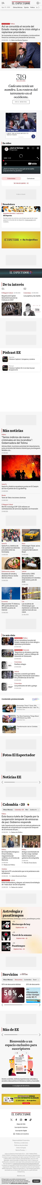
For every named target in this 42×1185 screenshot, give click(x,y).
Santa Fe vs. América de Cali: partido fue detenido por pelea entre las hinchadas (11, 549)
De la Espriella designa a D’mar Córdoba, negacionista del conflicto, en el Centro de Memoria (10, 856)
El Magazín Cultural (7, 504)
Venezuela (26, 650)
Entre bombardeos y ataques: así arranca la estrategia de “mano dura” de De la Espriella (21, 883)
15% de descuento (32, 984)
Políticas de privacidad (21, 1145)
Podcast (11, 366)
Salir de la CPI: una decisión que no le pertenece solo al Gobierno (20, 872)
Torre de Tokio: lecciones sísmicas (14, 498)
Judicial (24, 571)
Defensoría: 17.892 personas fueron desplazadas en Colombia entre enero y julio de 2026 (31, 578)
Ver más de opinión (20, 183)
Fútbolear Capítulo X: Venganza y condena (22, 359)
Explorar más (20, 927)
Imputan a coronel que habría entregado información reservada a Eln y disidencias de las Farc (26, 676)
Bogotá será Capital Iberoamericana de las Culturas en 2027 (9, 298)
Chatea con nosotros (22, 1134)
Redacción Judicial (17, 887)
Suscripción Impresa (21, 1127)
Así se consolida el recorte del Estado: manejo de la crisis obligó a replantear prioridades (21, 29)
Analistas (4, 869)
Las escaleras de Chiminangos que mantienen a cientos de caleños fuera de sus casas (30, 608)
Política (12, 24)
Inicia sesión (29, 220)
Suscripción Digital (21, 1131)
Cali (23, 601)
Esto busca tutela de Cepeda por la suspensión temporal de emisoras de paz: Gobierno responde (20, 819)
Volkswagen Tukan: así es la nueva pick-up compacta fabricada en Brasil (31, 549)
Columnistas (18, 662)
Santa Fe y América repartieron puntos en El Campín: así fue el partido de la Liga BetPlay (20, 487)
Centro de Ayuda (21, 1147)
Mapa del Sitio (21, 1124)
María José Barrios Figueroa (19, 40)
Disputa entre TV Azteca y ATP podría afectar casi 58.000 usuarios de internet (11, 607)
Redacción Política (16, 832)
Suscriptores (18, 638)
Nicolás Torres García (30, 863)
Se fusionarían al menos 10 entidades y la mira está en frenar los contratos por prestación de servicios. (21, 36)
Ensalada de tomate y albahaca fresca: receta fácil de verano (10, 576)
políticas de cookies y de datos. (19, 1183)
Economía (5, 601)
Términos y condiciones (21, 1143)
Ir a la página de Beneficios (21, 1086)
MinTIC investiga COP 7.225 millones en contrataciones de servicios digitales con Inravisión (20, 508)
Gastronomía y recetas (8, 571)
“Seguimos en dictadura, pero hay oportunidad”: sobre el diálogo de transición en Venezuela (26, 654)
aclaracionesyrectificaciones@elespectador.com (26, 1163)
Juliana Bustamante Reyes (19, 876)
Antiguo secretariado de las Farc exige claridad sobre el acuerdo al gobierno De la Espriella (30, 855)
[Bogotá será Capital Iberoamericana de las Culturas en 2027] (12, 309)
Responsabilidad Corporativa (21, 1140)
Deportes (11, 357)
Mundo (4, 495)
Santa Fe (4, 484)
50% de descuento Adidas (11, 984)
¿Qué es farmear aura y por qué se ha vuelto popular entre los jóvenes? (18, 170)
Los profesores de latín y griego (25, 686)
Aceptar (36, 1181)
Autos (23, 543)
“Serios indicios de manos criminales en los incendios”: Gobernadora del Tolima (17, 440)
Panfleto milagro (20, 664)
